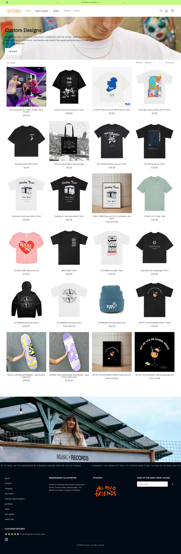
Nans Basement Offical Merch (26, 164)
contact (8, 483)
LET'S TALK (13, 51)
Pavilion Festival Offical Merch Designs (69, 164)
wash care (9, 519)
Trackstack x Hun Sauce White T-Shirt (26, 216)
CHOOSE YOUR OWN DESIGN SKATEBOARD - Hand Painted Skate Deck (69, 376)
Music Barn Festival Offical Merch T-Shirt (155, 110)
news (7, 509)
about (7, 478)
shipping (8, 488)
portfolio (9, 504)
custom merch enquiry (15, 498)
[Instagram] (6, 539)
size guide (9, 514)
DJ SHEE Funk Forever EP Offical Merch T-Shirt (111, 110)
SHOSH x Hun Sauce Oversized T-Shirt (69, 110)
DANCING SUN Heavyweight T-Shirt (154, 271)
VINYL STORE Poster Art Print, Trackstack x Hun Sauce (112, 217)
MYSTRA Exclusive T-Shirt (155, 164)
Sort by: (139, 62)
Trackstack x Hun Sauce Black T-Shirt (69, 216)
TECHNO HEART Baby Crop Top (26, 271)
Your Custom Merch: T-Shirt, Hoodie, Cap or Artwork (26, 111)
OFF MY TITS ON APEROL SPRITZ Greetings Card (155, 375)
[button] (29, 11)
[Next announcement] (123, 2)
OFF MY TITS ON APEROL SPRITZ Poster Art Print (112, 375)
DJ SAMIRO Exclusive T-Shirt (112, 271)
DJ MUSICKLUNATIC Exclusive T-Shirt (112, 164)
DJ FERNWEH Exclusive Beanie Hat (112, 323)
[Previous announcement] (57, 2)
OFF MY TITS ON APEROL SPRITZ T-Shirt (155, 323)
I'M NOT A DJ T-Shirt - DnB (154, 216)
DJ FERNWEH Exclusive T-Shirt (69, 323)
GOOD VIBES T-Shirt (69, 271)
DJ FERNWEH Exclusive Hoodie (26, 323)
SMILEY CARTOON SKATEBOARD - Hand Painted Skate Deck (26, 376)
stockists (9, 493)
